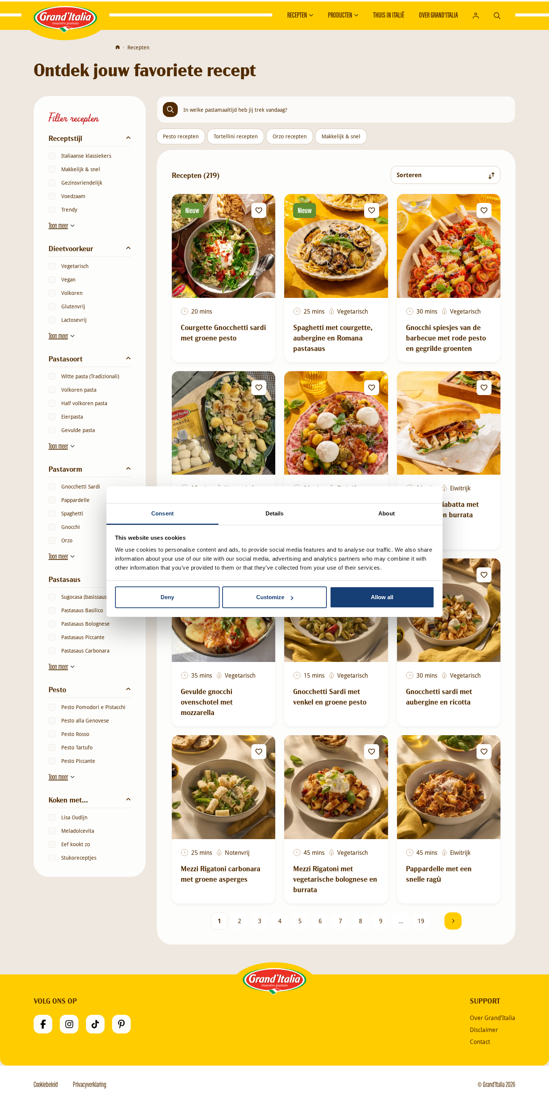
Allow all (382, 597)
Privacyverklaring (89, 1084)
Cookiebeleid (46, 1084)
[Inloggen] (476, 15)
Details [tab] (275, 513)
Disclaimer (484, 1030)
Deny (167, 597)
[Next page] (453, 921)
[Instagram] (69, 1024)
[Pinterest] (121, 1024)
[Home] (118, 47)
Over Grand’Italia (438, 15)
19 (421, 921)
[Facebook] (43, 1024)
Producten (340, 15)
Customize (270, 597)
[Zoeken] (497, 15)
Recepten (297, 15)
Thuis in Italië (388, 15)
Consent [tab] (162, 513)
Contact (480, 1042)
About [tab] (386, 513)
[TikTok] (95, 1024)
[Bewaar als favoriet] (258, 210)
